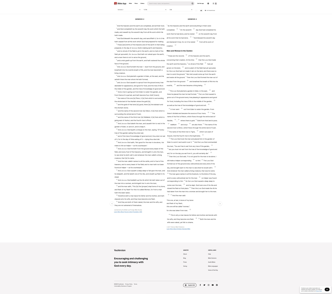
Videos (142, 3)
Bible (130, 3)
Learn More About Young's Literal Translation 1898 (128, 212)
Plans (136, 3)
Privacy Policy (128, 284)
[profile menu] (214, 3)
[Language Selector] (208, 3)
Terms (135, 284)
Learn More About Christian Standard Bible (178, 229)
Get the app (200, 3)
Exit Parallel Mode (211, 10)
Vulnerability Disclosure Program (123, 286)
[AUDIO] (196, 10)
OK (327, 289)
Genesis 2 (120, 9)
